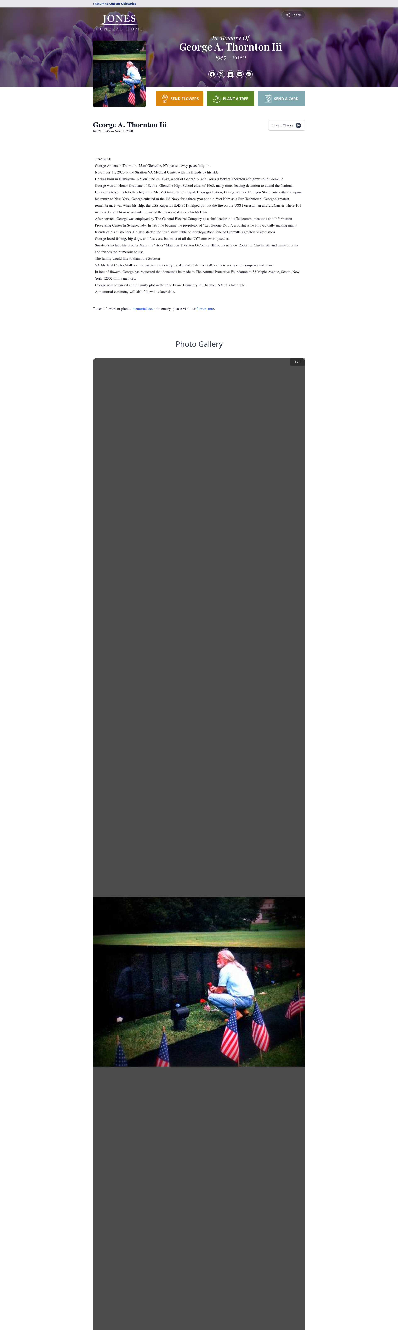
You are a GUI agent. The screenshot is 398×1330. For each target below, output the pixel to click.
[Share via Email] (239, 74)
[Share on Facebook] (212, 74)
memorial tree (142, 308)
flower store (205, 308)
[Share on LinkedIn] (230, 74)
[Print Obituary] (248, 74)
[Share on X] (221, 74)
